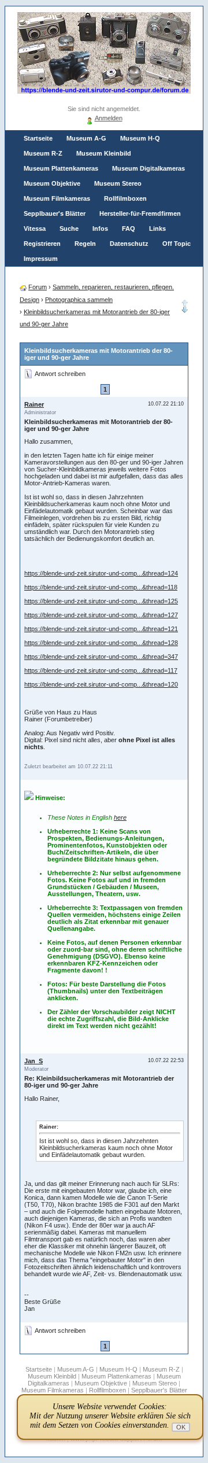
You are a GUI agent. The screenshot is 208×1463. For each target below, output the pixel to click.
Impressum (41, 258)
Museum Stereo (118, 183)
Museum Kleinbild (103, 153)
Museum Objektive (52, 183)
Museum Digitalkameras (148, 168)
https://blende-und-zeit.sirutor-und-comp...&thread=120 (101, 684)
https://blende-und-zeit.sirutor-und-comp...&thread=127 (101, 614)
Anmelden (108, 118)
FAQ (128, 228)
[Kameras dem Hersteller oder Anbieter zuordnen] (184, 310)
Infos (100, 228)
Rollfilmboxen (125, 198)
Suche (69, 228)
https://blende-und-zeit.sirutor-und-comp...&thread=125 (101, 601)
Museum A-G (86, 138)
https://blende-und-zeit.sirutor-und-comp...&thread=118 (100, 587)
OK (180, 1427)
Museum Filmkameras (57, 198)
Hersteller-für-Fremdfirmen (140, 213)
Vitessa (35, 228)
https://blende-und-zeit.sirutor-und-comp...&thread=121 (101, 628)
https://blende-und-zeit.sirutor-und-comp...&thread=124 (101, 573)
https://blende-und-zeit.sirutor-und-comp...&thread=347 (101, 656)
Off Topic (176, 243)
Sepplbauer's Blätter (55, 213)
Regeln (85, 243)
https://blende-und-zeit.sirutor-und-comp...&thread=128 (101, 642)
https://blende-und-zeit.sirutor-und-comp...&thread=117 (100, 670)
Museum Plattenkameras (61, 168)
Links (157, 228)
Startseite (38, 138)
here (120, 817)
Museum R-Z (43, 153)
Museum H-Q (140, 138)
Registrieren (42, 243)
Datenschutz (129, 243)
